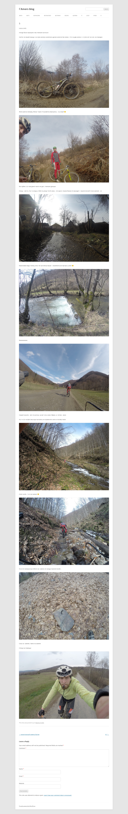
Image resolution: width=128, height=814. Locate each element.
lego (87, 15)
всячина (58, 15)
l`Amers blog (26, 9)
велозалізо (47, 15)
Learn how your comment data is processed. (58, 795)
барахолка (36, 15)
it (81, 15)
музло (67, 15)
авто (27, 15)
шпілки (75, 15)
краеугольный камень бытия (29, 734)
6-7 (107, 734)
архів (95, 15)
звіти (20, 15)
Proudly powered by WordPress (27, 806)
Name (21, 769)
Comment (22, 748)
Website (21, 783)
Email (21, 776)
